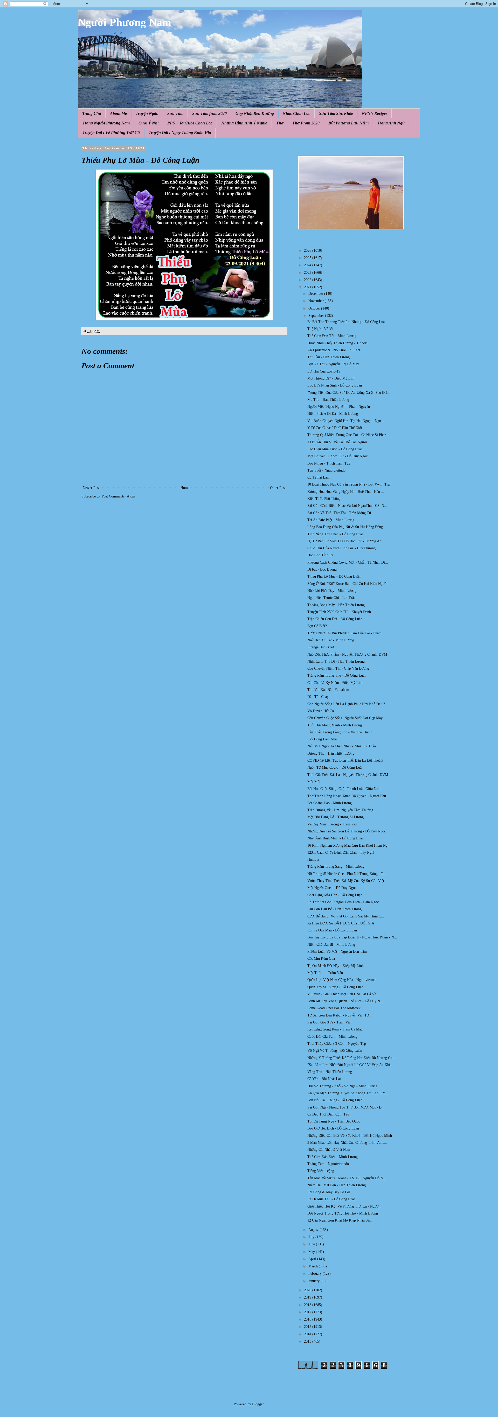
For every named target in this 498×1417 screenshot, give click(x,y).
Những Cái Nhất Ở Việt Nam (328, 1150)
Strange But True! (320, 647)
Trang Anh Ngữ (391, 123)
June (312, 1244)
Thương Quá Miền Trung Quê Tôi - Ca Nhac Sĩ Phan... (348, 435)
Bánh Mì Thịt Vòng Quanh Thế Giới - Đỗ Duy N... (345, 1001)
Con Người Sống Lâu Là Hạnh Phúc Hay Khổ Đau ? (346, 704)
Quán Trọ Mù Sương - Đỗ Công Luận (335, 987)
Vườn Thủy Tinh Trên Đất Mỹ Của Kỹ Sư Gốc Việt (345, 881)
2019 (308, 1297)
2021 (308, 287)
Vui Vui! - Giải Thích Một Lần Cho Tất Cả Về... (343, 994)
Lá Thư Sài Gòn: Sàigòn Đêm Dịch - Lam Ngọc (343, 902)
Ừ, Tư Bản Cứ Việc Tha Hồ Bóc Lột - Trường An (344, 541)
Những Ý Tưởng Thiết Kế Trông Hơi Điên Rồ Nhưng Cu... (351, 1058)
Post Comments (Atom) (119, 496)
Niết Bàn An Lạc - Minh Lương (330, 640)
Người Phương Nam (124, 22)
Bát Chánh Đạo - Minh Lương (329, 803)
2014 (308, 1334)
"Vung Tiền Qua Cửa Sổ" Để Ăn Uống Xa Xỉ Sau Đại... (348, 393)
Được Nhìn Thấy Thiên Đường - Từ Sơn (337, 343)
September (316, 316)
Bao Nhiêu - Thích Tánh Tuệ (328, 463)
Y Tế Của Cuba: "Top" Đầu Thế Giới (334, 428)
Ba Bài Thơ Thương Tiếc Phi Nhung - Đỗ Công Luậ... (347, 322)
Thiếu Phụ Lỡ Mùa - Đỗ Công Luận (334, 576)
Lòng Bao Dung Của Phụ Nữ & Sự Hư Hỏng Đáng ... (347, 527)
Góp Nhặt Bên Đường (255, 113)
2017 (308, 1312)
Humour (313, 859)
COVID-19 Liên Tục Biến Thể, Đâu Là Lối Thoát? (345, 760)
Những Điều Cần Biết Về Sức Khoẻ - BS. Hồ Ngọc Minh (349, 1136)
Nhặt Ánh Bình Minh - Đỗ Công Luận (335, 838)
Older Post (278, 488)
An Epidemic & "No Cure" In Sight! (334, 350)
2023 (308, 273)
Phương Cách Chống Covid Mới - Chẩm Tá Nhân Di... (347, 562)
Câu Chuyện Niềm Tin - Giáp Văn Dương (338, 668)
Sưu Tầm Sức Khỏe (336, 113)
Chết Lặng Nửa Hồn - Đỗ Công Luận (334, 895)
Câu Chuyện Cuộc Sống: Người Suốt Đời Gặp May (345, 718)
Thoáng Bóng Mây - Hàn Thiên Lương (336, 605)
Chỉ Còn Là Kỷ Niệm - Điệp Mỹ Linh (335, 683)
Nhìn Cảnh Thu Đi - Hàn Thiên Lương (336, 661)
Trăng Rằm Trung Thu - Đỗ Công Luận (336, 675)
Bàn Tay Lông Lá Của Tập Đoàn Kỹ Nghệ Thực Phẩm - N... (352, 937)
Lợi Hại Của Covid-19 (323, 371)
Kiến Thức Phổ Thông (324, 499)
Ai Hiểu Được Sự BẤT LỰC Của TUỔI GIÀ (340, 923)
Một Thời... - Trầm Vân (325, 973)
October (314, 308)
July (311, 1237)
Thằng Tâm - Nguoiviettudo (328, 1164)
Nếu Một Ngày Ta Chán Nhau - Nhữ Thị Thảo (341, 746)
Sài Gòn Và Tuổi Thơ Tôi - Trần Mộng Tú (339, 513)
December (316, 294)
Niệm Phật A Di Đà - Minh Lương (332, 414)
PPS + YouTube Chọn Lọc (189, 123)
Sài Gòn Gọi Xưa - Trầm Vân (329, 1022)
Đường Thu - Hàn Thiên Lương (330, 753)
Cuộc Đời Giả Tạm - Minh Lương (332, 1037)
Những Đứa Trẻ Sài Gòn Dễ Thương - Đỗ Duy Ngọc (346, 831)
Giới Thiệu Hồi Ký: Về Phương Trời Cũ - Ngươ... (344, 1206)
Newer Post (91, 488)
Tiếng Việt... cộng (320, 1171)
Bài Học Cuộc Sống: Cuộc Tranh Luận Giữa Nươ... (345, 789)
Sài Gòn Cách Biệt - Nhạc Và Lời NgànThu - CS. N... (347, 506)
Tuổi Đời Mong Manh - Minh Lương (334, 725)
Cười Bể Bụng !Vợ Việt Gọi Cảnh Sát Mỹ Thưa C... (345, 916)
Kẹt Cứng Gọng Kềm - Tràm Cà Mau (335, 1029)
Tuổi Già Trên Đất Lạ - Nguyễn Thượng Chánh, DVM (347, 775)
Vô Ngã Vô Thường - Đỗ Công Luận (334, 1051)
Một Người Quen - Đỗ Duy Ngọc (331, 888)
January (314, 1281)
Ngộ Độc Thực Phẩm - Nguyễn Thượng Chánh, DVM (347, 654)
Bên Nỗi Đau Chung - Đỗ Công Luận (334, 1100)
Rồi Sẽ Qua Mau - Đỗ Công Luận (332, 930)
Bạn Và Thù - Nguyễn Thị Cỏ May (333, 364)
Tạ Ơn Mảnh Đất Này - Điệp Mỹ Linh (335, 966)
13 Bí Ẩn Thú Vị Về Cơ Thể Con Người (337, 442)
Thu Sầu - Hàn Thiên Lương (328, 357)
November (316, 301)
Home (185, 488)
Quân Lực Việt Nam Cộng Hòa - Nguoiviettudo (342, 980)
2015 (308, 1327)
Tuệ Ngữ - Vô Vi (320, 329)
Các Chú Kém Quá (321, 958)
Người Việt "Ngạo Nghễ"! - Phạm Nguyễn (338, 407)
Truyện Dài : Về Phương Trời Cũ (111, 132)
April (312, 1259)
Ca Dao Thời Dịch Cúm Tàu (328, 1114)
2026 (308, 250)
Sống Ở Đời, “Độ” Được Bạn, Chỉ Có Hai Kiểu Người (347, 584)
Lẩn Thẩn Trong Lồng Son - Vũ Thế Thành (339, 732)
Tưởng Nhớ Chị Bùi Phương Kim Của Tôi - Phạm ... (346, 633)
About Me (118, 113)
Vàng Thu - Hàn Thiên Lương (329, 1072)
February (315, 1273)
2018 (308, 1305)
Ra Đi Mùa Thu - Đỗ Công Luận (331, 1199)
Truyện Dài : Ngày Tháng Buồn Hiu (180, 132)
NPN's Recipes (374, 113)
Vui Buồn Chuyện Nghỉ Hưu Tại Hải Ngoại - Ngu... (345, 421)
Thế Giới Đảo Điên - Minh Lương (332, 1157)
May (312, 1252)
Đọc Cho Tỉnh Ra (320, 555)
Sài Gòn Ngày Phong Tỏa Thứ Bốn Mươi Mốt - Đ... (346, 1107)
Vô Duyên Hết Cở (320, 711)
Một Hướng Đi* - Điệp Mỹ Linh (331, 378)
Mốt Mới (313, 782)
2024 (308, 265)
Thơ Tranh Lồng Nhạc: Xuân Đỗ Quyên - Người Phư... (348, 796)
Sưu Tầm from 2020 (209, 113)
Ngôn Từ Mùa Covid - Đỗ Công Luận (335, 767)
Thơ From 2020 (306, 123)
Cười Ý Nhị (148, 123)
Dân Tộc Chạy (318, 697)
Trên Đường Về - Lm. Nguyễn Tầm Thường (340, 810)
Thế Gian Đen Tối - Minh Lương (331, 336)
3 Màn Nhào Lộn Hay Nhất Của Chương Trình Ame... (347, 1143)
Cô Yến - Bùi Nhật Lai (324, 1079)
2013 (308, 1341)
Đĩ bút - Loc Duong (322, 569)
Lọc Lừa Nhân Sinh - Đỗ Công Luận (334, 385)
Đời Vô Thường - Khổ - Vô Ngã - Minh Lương (342, 1086)
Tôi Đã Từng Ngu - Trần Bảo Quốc (333, 1121)
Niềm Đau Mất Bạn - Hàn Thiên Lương (336, 1185)
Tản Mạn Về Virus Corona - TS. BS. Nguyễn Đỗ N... (346, 1178)
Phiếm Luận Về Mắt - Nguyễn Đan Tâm (337, 951)
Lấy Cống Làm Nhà (322, 739)
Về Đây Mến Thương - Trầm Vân (332, 824)
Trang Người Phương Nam (106, 123)
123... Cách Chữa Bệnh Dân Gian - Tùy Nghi (340, 852)
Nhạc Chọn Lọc (296, 113)
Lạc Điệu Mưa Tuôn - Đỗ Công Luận (335, 449)
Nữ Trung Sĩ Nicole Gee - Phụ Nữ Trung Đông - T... (346, 874)
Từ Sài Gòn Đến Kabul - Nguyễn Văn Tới (338, 1015)
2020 (308, 1290)
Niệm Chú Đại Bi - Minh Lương (331, 944)
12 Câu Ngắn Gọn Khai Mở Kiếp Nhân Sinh (339, 1220)
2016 (308, 1319)
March (313, 1266)
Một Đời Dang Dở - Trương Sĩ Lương (335, 817)
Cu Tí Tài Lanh (318, 477)
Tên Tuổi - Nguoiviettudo (326, 470)
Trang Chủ (91, 113)
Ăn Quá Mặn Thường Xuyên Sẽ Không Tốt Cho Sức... (347, 1093)
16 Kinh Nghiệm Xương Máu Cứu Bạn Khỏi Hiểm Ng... (349, 845)
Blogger (258, 1404)
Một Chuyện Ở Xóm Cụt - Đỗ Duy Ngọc (337, 456)
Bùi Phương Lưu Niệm (348, 123)
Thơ (279, 123)
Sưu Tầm (175, 113)
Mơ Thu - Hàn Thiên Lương (328, 400)
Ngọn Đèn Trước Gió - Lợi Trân (331, 598)
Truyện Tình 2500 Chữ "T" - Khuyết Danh (339, 612)
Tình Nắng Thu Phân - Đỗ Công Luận (335, 534)
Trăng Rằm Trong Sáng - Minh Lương (335, 866)
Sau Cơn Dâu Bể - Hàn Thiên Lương (334, 909)
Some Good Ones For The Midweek (334, 1008)
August (314, 1230)
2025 (308, 258)
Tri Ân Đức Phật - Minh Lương (330, 520)
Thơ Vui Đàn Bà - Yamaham (328, 690)
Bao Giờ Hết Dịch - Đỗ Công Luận (333, 1128)
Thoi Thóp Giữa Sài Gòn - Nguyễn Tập (336, 1044)
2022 (308, 280)
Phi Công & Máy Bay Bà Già (328, 1192)
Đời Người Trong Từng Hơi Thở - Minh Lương (342, 1213)
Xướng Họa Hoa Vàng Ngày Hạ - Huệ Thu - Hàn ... (345, 492)
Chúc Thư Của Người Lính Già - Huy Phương (341, 548)
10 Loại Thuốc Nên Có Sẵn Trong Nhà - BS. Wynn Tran (349, 484)
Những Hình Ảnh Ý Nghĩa (244, 123)
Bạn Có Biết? (317, 626)
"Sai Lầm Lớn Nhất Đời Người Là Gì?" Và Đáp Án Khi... (350, 1065)
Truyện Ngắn (147, 113)
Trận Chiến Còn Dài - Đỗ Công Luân (334, 619)
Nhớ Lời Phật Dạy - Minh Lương (331, 591)
